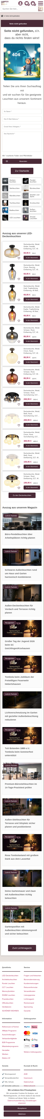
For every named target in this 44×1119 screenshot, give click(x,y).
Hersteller (6, 1050)
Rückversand (29, 1003)
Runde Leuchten (8, 983)
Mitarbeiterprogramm (10, 1046)
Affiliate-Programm (9, 1031)
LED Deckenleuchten (10, 976)
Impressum (28, 1078)
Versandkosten (29, 991)
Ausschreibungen (9, 1035)
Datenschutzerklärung (16, 1101)
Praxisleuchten (7, 999)
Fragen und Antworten (32, 976)
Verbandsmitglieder (9, 1038)
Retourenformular (31, 987)
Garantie (27, 1011)
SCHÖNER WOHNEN (10, 1011)
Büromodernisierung (32, 979)
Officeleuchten (7, 1003)
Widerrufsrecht (29, 1086)
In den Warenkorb (32, 258)
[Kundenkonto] (20, 3)
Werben (5, 1054)
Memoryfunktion (8, 991)
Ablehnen (22, 1114)
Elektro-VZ (6, 1058)
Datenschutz (28, 1082)
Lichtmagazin (29, 999)
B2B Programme (8, 1042)
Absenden (23, 161)
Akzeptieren (22, 1108)
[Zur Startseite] (2, 16)
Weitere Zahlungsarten (33, 1052)
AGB (25, 1074)
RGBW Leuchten (8, 995)
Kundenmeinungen (31, 983)
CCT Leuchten (7, 987)
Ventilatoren (6, 1007)
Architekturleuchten (9, 979)
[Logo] (5, 3)
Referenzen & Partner (10, 1027)
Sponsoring (28, 1007)
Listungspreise (29, 995)
